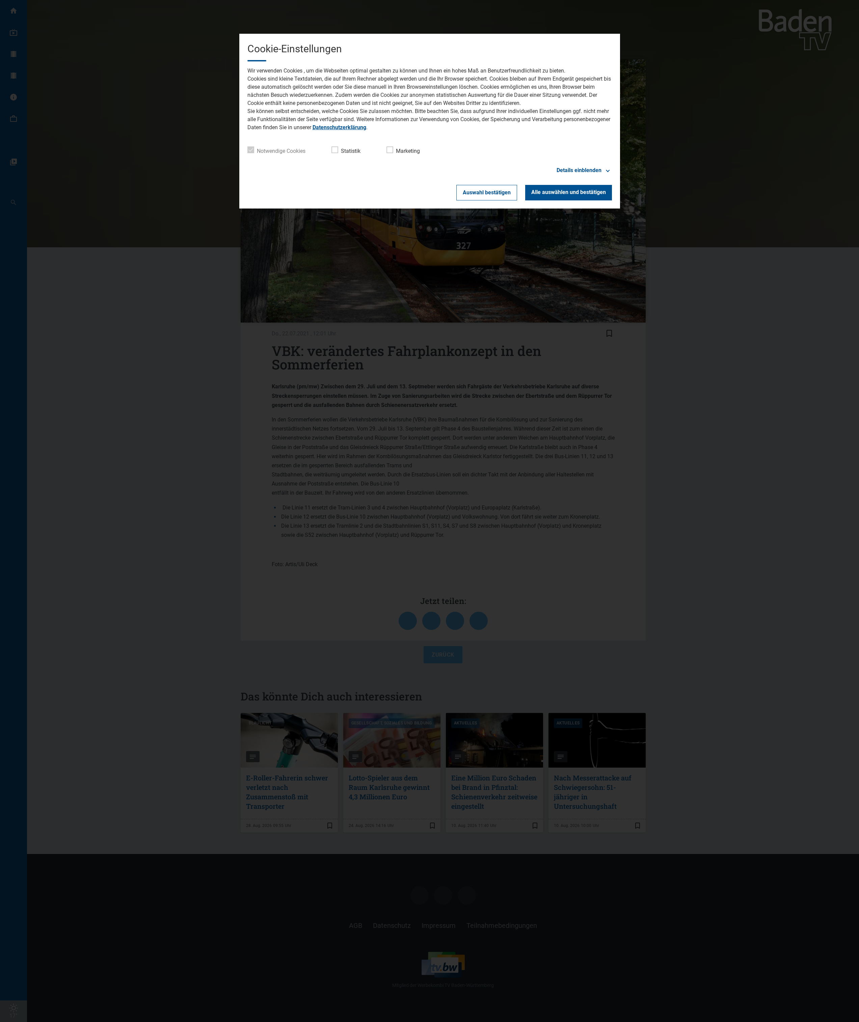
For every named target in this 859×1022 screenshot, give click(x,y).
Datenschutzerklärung (339, 127)
